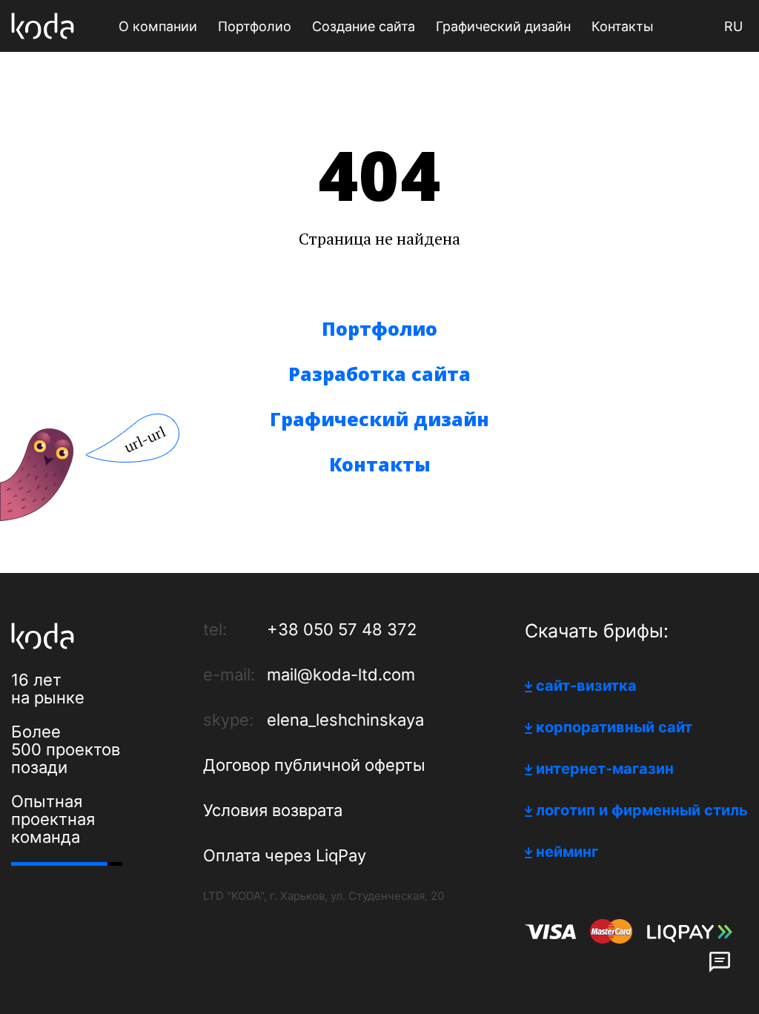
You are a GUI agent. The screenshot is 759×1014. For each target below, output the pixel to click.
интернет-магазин (605, 769)
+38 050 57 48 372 (342, 629)
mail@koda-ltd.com (341, 674)
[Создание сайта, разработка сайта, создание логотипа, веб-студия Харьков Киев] (42, 26)
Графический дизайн (379, 418)
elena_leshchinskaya (345, 719)
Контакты (380, 464)
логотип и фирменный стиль (642, 810)
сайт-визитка (586, 686)
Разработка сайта (379, 373)
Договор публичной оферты (314, 765)
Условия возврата (272, 810)
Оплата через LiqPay (284, 855)
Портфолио (379, 328)
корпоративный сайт (614, 727)
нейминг (567, 852)
